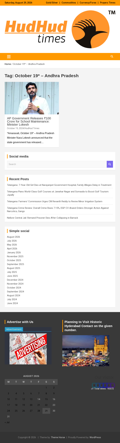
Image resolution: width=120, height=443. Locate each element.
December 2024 (15, 279)
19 (23, 405)
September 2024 (15, 291)
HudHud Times (32, 128)
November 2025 (15, 256)
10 (8, 399)
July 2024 (12, 299)
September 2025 (15, 264)
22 (46, 405)
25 (16, 410)
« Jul (7, 422)
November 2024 (15, 283)
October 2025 (14, 260)
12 (23, 399)
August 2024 (13, 295)
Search (110, 164)
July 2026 (12, 240)
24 (8, 410)
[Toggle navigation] (9, 56)
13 (31, 399)
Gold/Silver (52, 2)
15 (46, 399)
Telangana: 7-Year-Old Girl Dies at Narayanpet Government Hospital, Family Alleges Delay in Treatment (59, 185)
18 (16, 405)
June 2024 (12, 303)
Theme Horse (58, 437)
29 (46, 410)
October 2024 (14, 287)
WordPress (95, 437)
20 (31, 405)
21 (39, 405)
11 (16, 399)
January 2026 (14, 252)
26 (23, 410)
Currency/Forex (88, 2)
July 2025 (12, 272)
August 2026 (13, 236)
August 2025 (13, 268)
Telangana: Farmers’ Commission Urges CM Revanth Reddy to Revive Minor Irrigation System (54, 201)
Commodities (69, 2)
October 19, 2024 (15, 128)
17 (8, 405)
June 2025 (12, 276)
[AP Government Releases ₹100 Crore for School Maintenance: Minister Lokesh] (32, 98)
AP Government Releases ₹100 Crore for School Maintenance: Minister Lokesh (29, 121)
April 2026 (12, 248)
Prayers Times (107, 2)
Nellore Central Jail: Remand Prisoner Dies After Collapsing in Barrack (42, 217)
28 (39, 410)
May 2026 (12, 244)
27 (31, 410)
